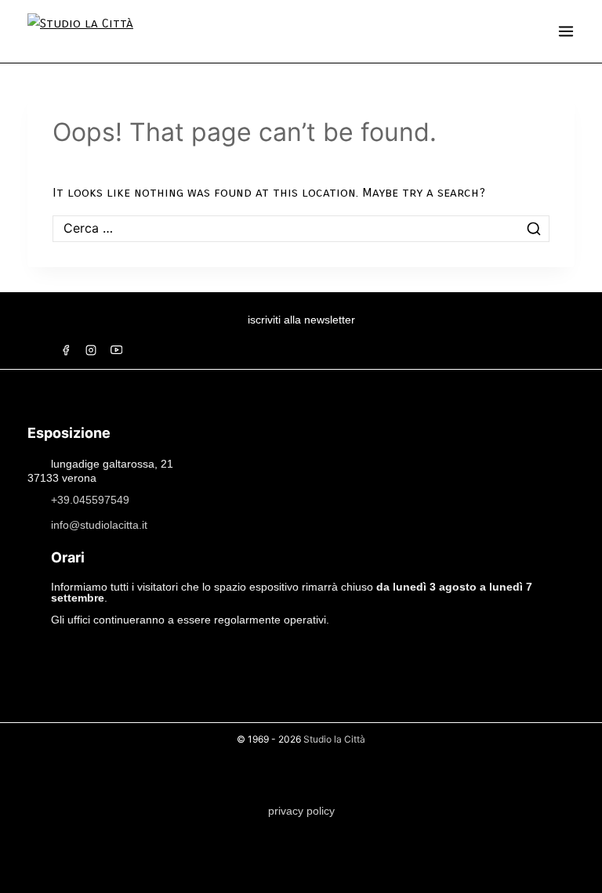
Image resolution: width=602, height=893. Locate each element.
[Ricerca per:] (301, 228)
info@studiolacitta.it (99, 525)
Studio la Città (334, 739)
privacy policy (301, 810)
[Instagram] (91, 350)
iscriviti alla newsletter (301, 319)
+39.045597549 (90, 500)
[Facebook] (66, 350)
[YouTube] (116, 350)
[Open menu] (566, 31)
